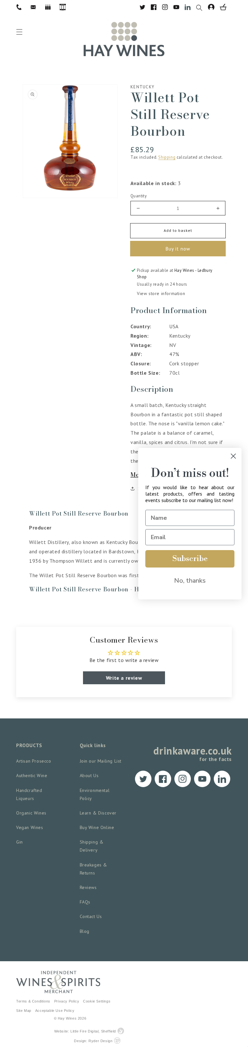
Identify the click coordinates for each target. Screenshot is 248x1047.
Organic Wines (31, 813)
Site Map (23, 1010)
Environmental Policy (95, 794)
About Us (89, 775)
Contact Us (91, 916)
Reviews (88, 887)
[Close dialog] (233, 456)
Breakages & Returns (94, 869)
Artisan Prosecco (33, 761)
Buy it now (178, 249)
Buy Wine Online (97, 827)
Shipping (166, 157)
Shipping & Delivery (92, 846)
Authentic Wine (31, 775)
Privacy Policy (66, 1001)
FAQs (85, 902)
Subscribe (190, 559)
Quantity (138, 196)
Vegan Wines (29, 827)
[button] (202, 7)
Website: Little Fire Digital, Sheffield (85, 1031)
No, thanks (190, 580)
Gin (19, 842)
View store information (161, 293)
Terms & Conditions (33, 1001)
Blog (84, 931)
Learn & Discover (98, 813)
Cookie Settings (96, 1001)
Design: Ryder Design (93, 1041)
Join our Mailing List (101, 761)
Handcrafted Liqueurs (29, 794)
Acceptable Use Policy (55, 1010)
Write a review (124, 678)
